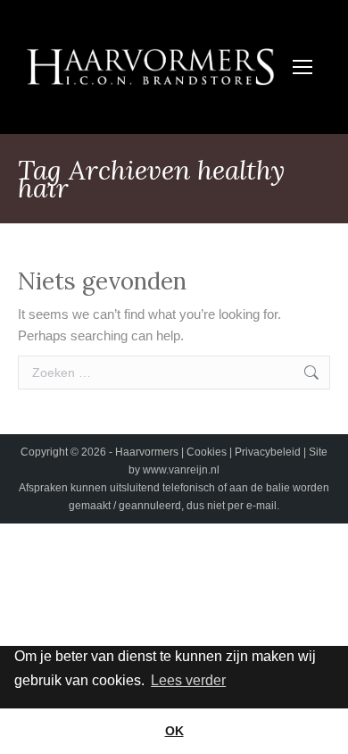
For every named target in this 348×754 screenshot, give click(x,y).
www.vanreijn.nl (181, 470)
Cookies (207, 452)
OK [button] (174, 731)
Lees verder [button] (188, 680)
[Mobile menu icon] (302, 67)
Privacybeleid (269, 452)
